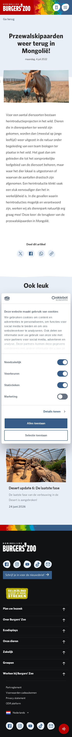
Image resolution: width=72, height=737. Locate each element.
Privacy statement (15, 698)
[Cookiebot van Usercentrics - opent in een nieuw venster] (52, 298)
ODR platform (13, 703)
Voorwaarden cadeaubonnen (21, 692)
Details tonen (52, 411)
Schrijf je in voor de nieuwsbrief (25, 575)
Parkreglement (14, 687)
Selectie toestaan (36, 435)
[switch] (62, 374)
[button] (65, 7)
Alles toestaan (36, 423)
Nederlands (19, 712)
